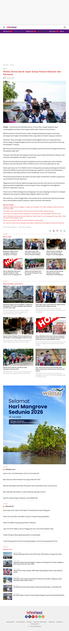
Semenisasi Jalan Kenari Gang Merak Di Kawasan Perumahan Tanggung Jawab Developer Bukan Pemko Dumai (37, 579)
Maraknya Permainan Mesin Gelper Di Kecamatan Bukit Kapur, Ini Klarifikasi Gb (37, 587)
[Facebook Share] (50, 231)
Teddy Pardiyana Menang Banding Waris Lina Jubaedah (21, 535)
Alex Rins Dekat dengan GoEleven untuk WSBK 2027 (20, 498)
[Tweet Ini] (53, 231)
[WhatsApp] (39, 616)
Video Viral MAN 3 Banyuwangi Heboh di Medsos (19, 523)
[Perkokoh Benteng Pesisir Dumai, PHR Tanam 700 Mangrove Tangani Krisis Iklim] (7, 555)
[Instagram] (36, 616)
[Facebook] (26, 616)
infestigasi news (10, 77)
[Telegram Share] (61, 231)
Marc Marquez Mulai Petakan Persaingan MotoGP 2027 (21, 480)
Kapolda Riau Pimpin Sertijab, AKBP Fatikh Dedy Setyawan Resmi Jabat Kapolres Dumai (38, 571)
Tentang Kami (10, 622)
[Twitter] (29, 616)
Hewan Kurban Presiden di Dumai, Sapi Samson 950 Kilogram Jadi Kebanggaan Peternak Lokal (32, 213)
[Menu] (4, 27)
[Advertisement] (34, 12)
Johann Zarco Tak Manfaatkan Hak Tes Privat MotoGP (21, 473)
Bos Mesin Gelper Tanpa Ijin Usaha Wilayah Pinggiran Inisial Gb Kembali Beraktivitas (38, 595)
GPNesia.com (10, 469)
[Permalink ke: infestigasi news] (4, 78)
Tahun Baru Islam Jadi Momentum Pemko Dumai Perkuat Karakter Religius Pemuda (28, 211)
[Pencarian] (65, 27)
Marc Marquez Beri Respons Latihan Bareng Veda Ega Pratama (24, 492)
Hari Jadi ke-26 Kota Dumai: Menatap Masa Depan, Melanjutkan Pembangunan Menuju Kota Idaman (33, 223)
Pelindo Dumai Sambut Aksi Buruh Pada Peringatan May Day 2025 (23, 220)
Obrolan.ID (9, 506)
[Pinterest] (33, 616)
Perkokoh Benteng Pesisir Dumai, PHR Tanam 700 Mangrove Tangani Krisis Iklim (37, 554)
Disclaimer (59, 622)
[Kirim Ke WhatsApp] (64, 231)
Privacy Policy (20, 622)
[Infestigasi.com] (11, 27)
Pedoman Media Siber (40, 622)
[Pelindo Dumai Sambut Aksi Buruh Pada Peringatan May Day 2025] (34, 264)
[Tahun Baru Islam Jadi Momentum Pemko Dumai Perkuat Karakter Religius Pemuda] (34, 244)
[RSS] (43, 616)
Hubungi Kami (35, 624)
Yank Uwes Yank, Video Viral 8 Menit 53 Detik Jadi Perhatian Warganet (26, 510)
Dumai (5, 68)
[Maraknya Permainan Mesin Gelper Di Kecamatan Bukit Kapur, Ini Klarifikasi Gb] (7, 588)
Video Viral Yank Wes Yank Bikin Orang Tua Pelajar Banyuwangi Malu (26, 517)
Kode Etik (51, 622)
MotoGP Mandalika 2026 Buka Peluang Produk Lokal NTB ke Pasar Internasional (30, 486)
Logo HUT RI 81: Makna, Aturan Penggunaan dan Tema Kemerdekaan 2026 (28, 529)
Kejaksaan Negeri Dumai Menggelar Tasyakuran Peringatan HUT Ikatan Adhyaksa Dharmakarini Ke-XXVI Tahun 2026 (33, 207)
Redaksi (29, 622)
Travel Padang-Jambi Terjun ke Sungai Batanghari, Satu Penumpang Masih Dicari (30, 541)
